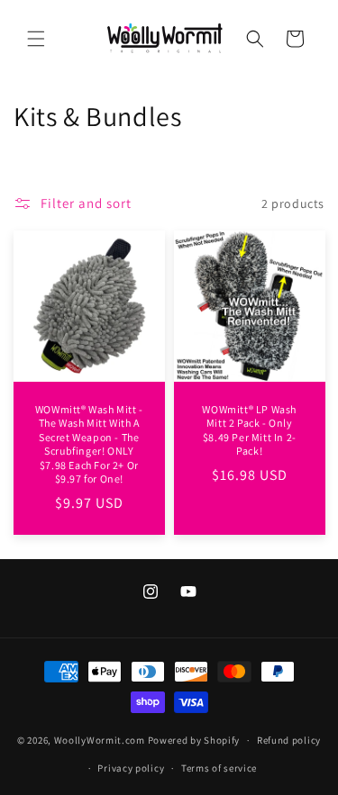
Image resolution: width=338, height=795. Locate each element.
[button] (36, 39)
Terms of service (219, 768)
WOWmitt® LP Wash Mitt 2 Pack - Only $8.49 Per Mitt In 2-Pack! (249, 430)
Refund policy (289, 740)
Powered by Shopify (194, 740)
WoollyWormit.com (99, 740)
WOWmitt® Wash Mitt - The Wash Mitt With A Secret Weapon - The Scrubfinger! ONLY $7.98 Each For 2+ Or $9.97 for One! (89, 444)
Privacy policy (130, 768)
